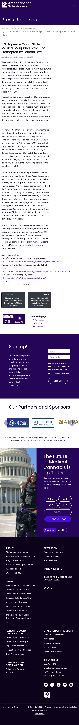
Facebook (39, 320)
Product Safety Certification (18, 650)
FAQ (7, 622)
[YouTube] (65, 685)
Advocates (49, 639)
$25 (50, 505)
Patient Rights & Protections (18, 594)
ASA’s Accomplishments (17, 552)
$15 (65, 505)
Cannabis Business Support (18, 641)
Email (16, 707)
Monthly (61, 530)
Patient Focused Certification (16, 632)
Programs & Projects (15, 560)
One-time (49, 530)
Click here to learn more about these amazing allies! (45, 440)
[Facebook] (52, 685)
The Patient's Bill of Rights (17, 602)
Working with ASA (13, 573)
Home (5, 28)
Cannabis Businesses (53, 651)
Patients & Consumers (54, 634)
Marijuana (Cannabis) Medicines (20, 585)
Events (48, 587)
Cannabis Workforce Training (19, 637)
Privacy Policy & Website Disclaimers (41, 710)
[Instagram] (59, 685)
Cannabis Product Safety (17, 589)
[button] (7, 423)
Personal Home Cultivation (18, 606)
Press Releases (29, 28)
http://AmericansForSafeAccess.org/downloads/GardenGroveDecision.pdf (35, 271)
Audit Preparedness (15, 654)
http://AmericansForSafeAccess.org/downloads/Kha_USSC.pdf (30, 261)
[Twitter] (46, 685)
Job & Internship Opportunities (19, 564)
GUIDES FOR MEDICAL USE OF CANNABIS (58, 578)
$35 (65, 498)
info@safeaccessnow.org (55, 668)
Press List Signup (51, 556)
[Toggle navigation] (74, 5)
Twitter (39, 323)
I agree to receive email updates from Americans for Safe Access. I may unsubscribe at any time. (59, 368)
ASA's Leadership (13, 569)
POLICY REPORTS (53, 568)
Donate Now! (58, 519)
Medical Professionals (53, 643)
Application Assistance (16, 646)
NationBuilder (72, 707)
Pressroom (15, 28)
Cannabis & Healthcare (16, 610)
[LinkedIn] (71, 685)
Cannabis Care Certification (15, 664)
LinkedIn (39, 326)
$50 (50, 498)
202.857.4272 (50, 664)
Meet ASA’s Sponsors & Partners (20, 556)
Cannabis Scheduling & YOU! (18, 598)
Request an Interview (53, 552)
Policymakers (50, 647)
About (10, 548)
